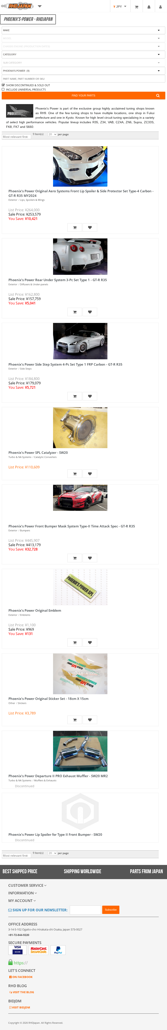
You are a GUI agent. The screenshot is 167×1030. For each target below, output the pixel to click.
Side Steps (26, 368)
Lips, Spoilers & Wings (32, 199)
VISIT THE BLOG (23, 992)
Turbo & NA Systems (19, 457)
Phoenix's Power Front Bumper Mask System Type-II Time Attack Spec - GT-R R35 (71, 526)
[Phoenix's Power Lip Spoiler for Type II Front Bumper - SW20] (80, 811)
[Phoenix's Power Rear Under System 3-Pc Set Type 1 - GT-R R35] (80, 256)
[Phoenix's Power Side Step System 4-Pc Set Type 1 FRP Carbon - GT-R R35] (80, 341)
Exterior (12, 199)
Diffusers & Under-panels (34, 284)
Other (11, 703)
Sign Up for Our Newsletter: (40, 910)
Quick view (79, 173)
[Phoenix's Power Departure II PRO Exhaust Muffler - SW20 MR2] (80, 751)
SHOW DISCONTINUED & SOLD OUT (28, 85)
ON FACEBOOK (22, 977)
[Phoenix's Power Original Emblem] (80, 587)
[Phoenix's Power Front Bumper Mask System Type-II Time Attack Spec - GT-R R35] (80, 503)
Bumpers (25, 530)
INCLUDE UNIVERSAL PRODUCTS (26, 89)
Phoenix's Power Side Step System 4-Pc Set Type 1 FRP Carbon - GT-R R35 (65, 364)
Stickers (22, 703)
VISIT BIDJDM (20, 1007)
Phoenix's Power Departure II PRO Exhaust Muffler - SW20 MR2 (58, 776)
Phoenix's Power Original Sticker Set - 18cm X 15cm (48, 698)
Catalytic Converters (45, 457)
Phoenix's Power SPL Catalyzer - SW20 (38, 452)
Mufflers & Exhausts (45, 780)
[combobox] (83, 62)
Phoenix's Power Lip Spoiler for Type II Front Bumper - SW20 (55, 834)
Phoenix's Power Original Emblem (34, 610)
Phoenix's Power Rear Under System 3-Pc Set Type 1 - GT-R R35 (57, 280)
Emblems (25, 614)
